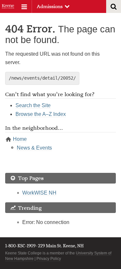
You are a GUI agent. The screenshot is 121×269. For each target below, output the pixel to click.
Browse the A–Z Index (40, 114)
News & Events (34, 148)
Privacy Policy (48, 258)
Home (20, 139)
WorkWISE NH (39, 193)
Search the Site (33, 105)
